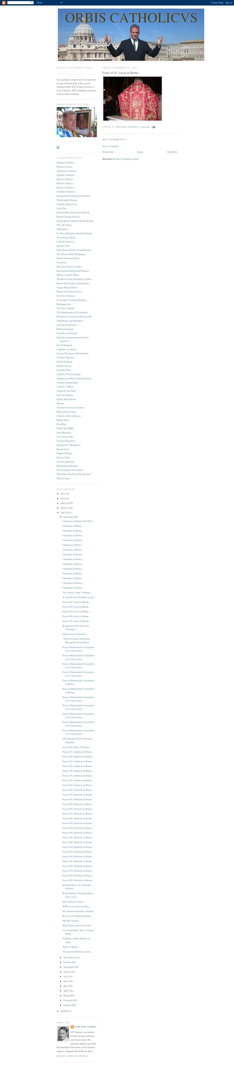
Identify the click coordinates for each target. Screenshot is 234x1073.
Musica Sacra (63, 457)
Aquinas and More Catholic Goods (74, 378)
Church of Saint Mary (67, 382)
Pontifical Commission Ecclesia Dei (74, 316)
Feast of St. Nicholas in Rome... (78, 789)
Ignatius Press (63, 245)
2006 (63, 1011)
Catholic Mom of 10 (67, 204)
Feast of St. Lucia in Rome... (76, 602)
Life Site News (64, 370)
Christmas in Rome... (73, 525)
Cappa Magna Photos (67, 287)
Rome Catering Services (68, 216)
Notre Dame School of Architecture (74, 250)
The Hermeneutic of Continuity (72, 312)
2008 (63, 508)
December (68, 516)
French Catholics (65, 187)
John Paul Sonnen (85, 1027)
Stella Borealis (64, 432)
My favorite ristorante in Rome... (79, 911)
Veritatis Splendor (65, 461)
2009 (63, 503)
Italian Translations (66, 399)
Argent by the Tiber (66, 390)
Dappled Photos (64, 453)
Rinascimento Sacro (66, 411)
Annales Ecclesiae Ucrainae (70, 407)
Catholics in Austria (66, 349)
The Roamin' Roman (67, 200)
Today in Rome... (71, 946)
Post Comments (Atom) (127, 158)
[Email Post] (153, 127)
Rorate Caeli (63, 449)
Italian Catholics (65, 179)
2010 (63, 498)
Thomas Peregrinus (66, 440)
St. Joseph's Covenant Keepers (71, 300)
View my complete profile (72, 1056)
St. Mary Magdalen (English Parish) (74, 233)
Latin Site (61, 208)
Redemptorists (64, 304)
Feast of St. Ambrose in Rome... (78, 751)
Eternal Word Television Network (73, 212)
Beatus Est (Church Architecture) (73, 283)
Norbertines (62, 229)
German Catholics (65, 162)
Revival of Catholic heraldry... (77, 915)
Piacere (60, 403)
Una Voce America (66, 295)
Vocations (62, 262)
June (66, 981)
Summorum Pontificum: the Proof (73, 195)
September (68, 967)
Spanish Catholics (66, 175)
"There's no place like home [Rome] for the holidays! (76, 640)
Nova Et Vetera (64, 224)
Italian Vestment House (68, 258)
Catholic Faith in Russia (69, 415)
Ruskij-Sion (63, 420)
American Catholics (66, 171)
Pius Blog (61, 424)
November (68, 957)
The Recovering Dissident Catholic (74, 279)
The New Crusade (65, 308)
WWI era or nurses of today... (77, 906)
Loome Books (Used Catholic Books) (75, 220)
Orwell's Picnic (64, 366)
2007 (63, 512)
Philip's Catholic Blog (68, 274)
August (67, 971)
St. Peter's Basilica (66, 357)
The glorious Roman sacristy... (77, 951)
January (67, 1005)
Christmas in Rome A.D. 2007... (78, 521)
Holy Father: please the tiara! (77, 925)
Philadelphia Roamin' (67, 465)
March (66, 995)
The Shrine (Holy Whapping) (71, 254)
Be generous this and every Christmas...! (76, 627)
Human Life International (69, 291)
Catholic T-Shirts (65, 386)
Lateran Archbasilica (67, 324)
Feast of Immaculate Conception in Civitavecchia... (79, 648)
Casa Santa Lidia (65, 436)
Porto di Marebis (65, 395)
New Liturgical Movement (70, 469)
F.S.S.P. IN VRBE (65, 428)
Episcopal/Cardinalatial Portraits (73, 270)
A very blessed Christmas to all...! (79, 597)
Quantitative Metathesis (68, 445)
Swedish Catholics (66, 191)
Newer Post (107, 151)
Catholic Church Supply (69, 374)
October (67, 962)
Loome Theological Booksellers (72, 353)
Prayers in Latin (64, 166)
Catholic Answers (65, 241)
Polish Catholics (65, 183)
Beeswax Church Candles (69, 266)
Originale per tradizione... (75, 634)
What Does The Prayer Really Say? (74, 474)
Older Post (172, 151)
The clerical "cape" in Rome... (77, 592)
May (66, 986)
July (65, 976)
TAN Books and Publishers (70, 320)
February (68, 1000)
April (66, 990)
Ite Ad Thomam (64, 345)
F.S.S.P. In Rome (65, 361)
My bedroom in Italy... (73, 901)
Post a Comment (110, 146)
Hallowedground (65, 329)
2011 (63, 493)
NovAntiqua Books (66, 237)
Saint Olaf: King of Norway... (77, 747)
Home (140, 151)
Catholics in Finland (67, 333)
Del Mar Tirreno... (71, 920)
